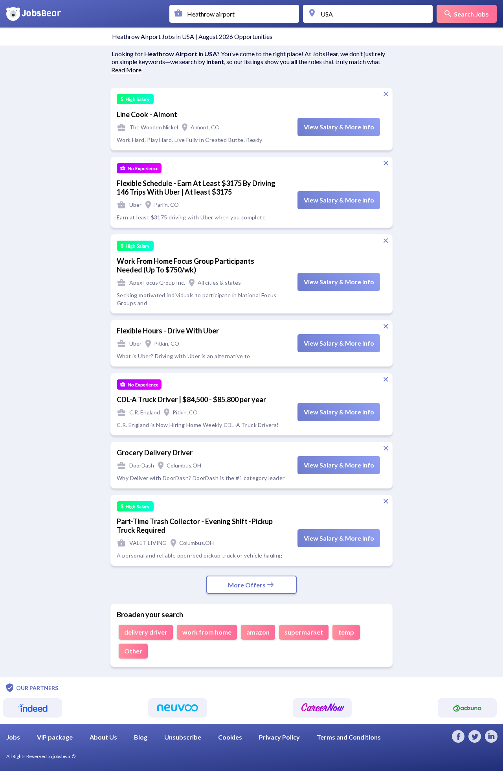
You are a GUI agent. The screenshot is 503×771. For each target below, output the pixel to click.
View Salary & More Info (339, 127)
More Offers (247, 585)
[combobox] (236, 14)
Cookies (230, 737)
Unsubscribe (182, 737)
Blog (140, 737)
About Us (103, 737)
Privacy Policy (279, 737)
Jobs (13, 737)
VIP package (55, 737)
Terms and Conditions (349, 737)
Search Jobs (471, 14)
